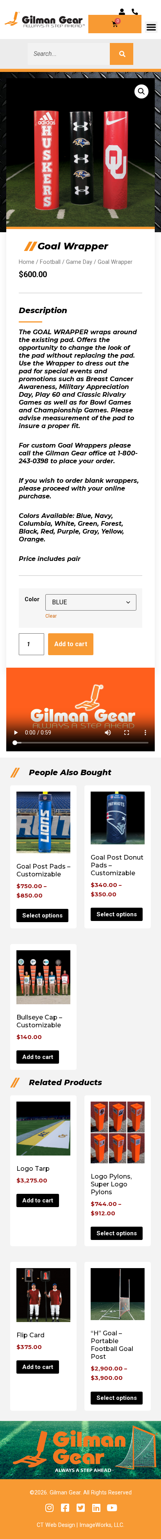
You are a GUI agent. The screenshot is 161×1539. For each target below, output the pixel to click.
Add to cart (70, 644)
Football (50, 261)
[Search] (121, 54)
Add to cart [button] (37, 1057)
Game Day (79, 261)
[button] (151, 27)
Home (26, 261)
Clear (51, 616)
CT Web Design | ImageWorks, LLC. (80, 1525)
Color (32, 599)
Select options (42, 915)
